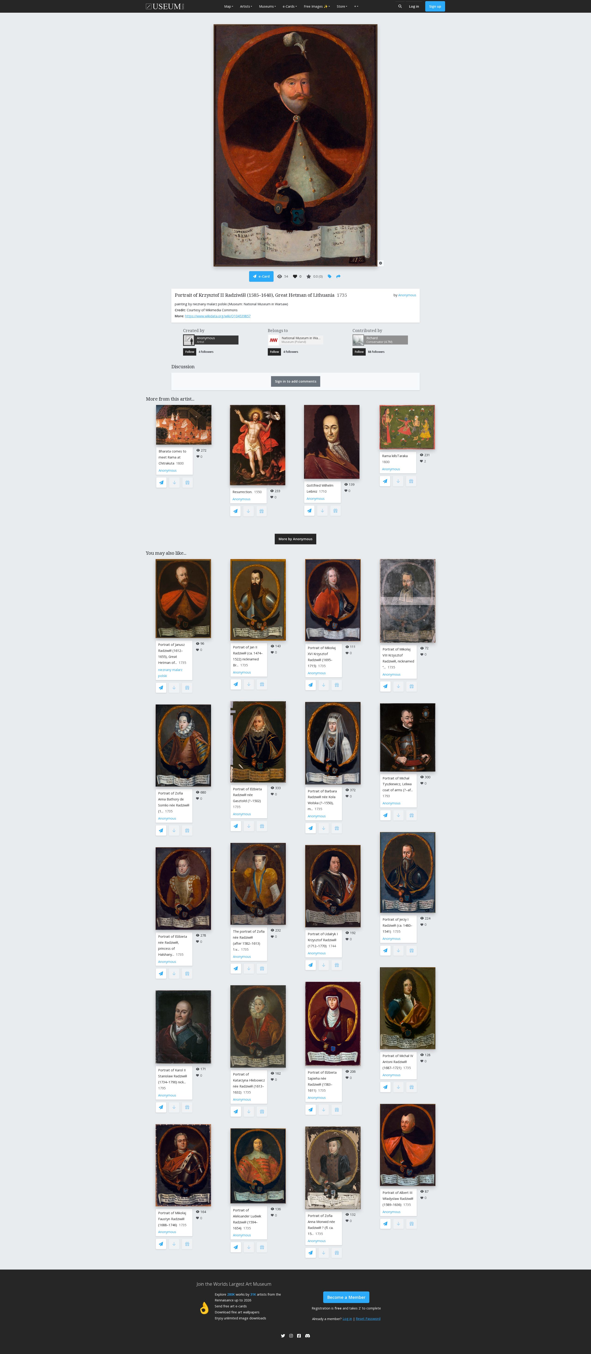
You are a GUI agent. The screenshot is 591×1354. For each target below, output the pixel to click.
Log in (414, 6)
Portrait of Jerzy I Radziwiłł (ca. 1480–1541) (397, 925)
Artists (245, 6)
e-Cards (289, 6)
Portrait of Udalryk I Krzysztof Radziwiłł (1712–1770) (323, 940)
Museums (266, 6)
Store (341, 6)
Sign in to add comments (295, 381)
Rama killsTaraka (395, 456)
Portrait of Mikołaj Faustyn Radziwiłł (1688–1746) (172, 1219)
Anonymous (407, 295)
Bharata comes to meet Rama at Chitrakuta (172, 457)
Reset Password (368, 1318)
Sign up (435, 6)
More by (295, 539)
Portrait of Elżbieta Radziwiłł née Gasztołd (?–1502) (247, 795)
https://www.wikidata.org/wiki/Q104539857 (217, 316)
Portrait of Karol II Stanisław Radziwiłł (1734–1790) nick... (172, 1076)
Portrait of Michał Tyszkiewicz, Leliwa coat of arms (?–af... (398, 784)
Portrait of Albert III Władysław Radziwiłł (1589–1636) (398, 1198)
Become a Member (346, 1297)
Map (227, 6)
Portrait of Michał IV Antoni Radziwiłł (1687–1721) (398, 1062)
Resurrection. (242, 492)
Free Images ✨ (316, 6)
